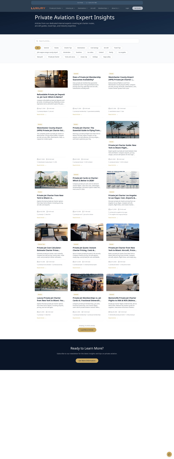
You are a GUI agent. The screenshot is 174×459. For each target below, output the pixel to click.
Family (111, 52)
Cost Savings (94, 48)
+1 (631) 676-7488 (92, 2)
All (38, 48)
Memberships (102, 8)
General (46, 48)
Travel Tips (117, 48)
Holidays (95, 57)
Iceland (101, 52)
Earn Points (80, 2)
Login (127, 8)
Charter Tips (68, 48)
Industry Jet (69, 8)
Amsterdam (66, 52)
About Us (115, 8)
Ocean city (84, 57)
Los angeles (122, 52)
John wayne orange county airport (47, 52)
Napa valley (106, 57)
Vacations (79, 52)
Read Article (41, 114)
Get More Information (87, 361)
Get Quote (137, 8)
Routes (56, 48)
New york (40, 57)
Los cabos (90, 52)
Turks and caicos (70, 57)
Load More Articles (87, 330)
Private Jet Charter (55, 8)
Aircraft (93, 8)
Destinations (82, 8)
